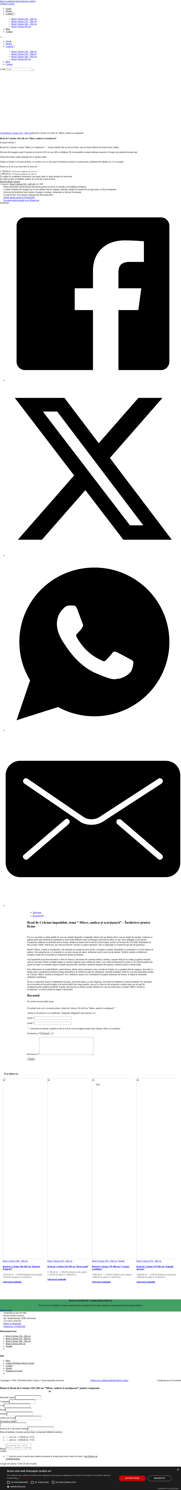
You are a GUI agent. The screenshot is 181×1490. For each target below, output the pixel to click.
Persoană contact (7, 1397)
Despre (9, 11)
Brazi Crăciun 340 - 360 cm (15, 1261)
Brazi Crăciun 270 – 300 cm (24, 21)
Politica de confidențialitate (102, 1380)
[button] (61, 1486)
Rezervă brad (6, 1310)
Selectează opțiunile (12, 1282)
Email (30, 1023)
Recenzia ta (33, 1054)
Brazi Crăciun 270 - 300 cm (104, 1261)
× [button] (178, 1470)
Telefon (3, 1414)
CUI (2, 1405)
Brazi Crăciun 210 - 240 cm (18, 133)
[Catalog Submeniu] (14, 13)
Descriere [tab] (37, 912)
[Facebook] (93, 380)
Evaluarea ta (33, 1033)
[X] (93, 555)
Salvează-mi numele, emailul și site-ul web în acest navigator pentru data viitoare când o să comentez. (76, 1028)
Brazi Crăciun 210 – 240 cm (24, 19)
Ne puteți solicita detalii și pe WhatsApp (21, 200)
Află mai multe (25, 1478)
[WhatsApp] (93, 730)
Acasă (8, 8)
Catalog (9, 14)
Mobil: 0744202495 (12, 1323)
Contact (9, 31)
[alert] (90, 1478)
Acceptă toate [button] (132, 1478)
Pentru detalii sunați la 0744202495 (19, 197)
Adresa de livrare (7, 1418)
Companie (4, 1401)
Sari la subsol (29, 1)
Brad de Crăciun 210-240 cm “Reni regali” (67, 1266)
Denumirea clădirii (8, 1421)
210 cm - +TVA (22, 1437)
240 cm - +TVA (22, 1440)
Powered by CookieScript (168, 1488)
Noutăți (121, 1261)
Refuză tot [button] (159, 1478)
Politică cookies (121, 1380)
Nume (30, 1018)
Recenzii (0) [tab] (38, 916)
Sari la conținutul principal (11, 1)
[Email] (93, 905)
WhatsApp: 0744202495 (14, 1326)
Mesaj (2, 1448)
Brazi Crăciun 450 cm (21, 26)
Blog (8, 29)
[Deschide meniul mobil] (1, 37)
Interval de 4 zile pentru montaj (14, 1428)
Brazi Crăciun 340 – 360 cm (24, 24)
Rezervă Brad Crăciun (10, 181)
